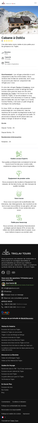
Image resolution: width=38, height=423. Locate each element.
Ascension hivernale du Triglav (10, 337)
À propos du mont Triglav (9, 374)
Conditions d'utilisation (19, 402)
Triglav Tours (14, 420)
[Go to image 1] (17, 32)
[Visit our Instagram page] (8, 272)
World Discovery (27, 318)
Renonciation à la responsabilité (11, 409)
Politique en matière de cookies (11, 413)
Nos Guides (4, 390)
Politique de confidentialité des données (13, 406)
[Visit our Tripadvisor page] (13, 272)
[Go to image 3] (20, 32)
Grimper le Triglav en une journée (11, 332)
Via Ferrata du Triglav (7, 379)
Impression (26, 413)
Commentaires (5, 402)
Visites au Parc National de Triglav (11, 360)
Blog (2, 392)
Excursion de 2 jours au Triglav (10, 329)
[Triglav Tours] (19, 252)
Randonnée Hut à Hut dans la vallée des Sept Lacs (16, 345)
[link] (19, 291)
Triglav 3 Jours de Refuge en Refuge (12, 335)
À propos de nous (6, 387)
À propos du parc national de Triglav (12, 371)
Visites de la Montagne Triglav (10, 358)
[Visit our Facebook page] (3, 272)
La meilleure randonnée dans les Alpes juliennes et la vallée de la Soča (17, 349)
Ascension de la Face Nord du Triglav (12, 340)
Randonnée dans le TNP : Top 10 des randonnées (16, 368)
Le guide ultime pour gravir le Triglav (12, 376)
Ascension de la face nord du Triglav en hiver (15, 342)
